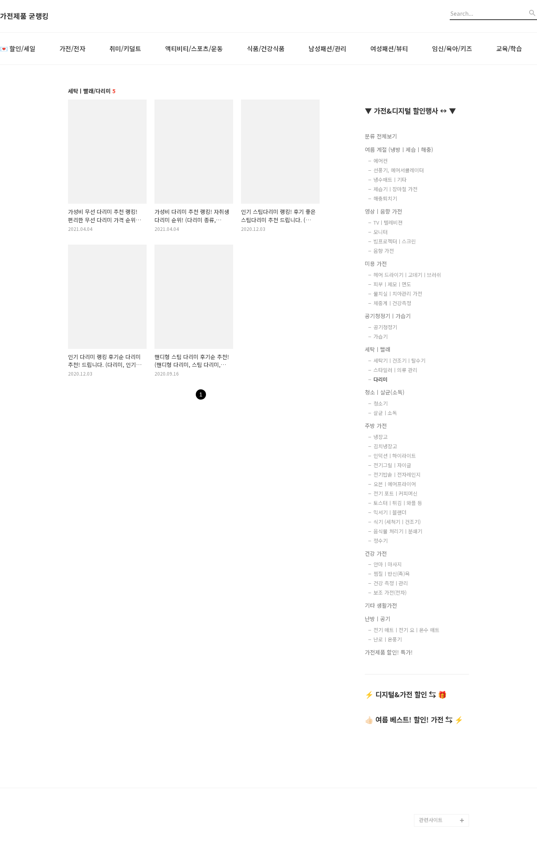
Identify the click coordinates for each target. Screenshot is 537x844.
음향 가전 (383, 250)
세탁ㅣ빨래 (377, 349)
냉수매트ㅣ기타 (389, 179)
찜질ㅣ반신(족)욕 (391, 573)
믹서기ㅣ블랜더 (389, 512)
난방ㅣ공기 (377, 619)
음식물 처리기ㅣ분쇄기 (397, 531)
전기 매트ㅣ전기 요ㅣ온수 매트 (406, 630)
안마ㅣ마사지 (387, 564)
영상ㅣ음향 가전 (383, 211)
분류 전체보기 (381, 136)
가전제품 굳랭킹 (24, 16)
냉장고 (380, 436)
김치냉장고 (385, 446)
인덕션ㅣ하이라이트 (394, 455)
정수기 (380, 540)
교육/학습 (509, 48)
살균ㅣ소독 (385, 412)
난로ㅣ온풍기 (387, 639)
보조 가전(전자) (389, 592)
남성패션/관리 (327, 48)
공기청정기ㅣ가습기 (388, 316)
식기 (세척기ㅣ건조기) (397, 521)
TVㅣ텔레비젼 (388, 222)
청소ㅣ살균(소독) (385, 392)
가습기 (380, 336)
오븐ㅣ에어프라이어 (394, 484)
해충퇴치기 (385, 198)
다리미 (380, 379)
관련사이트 (431, 820)
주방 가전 (376, 425)
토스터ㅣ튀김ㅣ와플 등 (397, 503)
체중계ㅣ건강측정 (392, 303)
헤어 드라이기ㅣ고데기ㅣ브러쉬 (407, 274)
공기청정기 (385, 327)
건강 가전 (376, 553)
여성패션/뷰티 (389, 48)
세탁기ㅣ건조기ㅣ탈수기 (399, 360)
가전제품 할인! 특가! (389, 652)
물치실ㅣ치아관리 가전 (397, 293)
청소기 (380, 403)
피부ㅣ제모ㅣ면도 (392, 284)
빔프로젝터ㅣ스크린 (394, 241)
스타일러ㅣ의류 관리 (395, 370)
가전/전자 (72, 48)
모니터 (380, 232)
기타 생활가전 (381, 605)
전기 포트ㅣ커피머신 (395, 493)
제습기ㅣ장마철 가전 (395, 189)
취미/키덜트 (125, 48)
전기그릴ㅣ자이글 (392, 465)
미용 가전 (376, 263)
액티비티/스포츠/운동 (194, 48)
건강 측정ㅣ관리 (390, 583)
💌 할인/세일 (17, 48)
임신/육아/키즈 (452, 48)
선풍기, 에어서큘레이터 (398, 170)
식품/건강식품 (266, 48)
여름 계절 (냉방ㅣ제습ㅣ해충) (399, 149)
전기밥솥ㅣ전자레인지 (397, 474)
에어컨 (380, 160)
